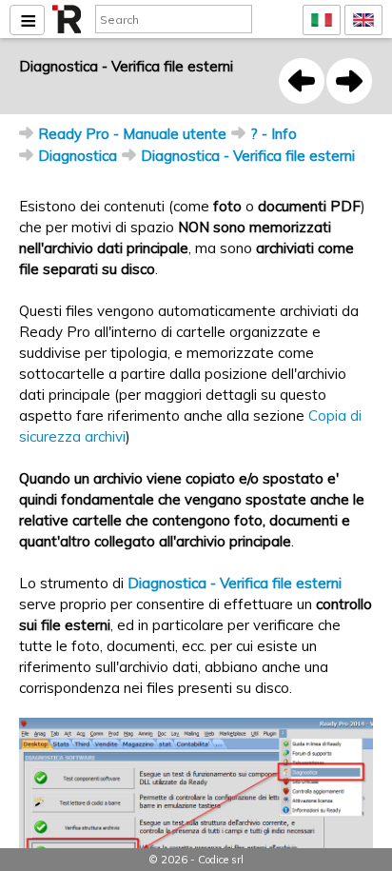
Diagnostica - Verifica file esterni (248, 156)
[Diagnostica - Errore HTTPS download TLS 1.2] (301, 81)
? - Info (273, 134)
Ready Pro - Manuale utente (132, 134)
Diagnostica (77, 156)
